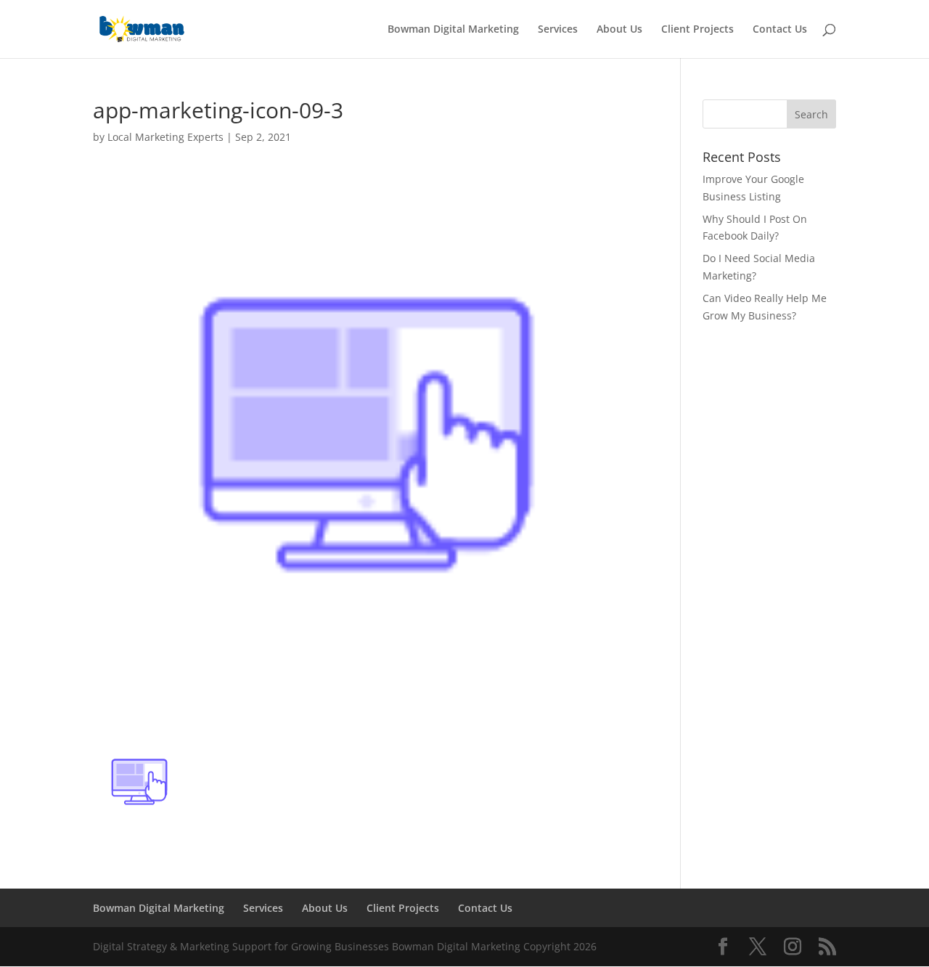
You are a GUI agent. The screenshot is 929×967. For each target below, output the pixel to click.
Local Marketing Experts (165, 137)
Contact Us (780, 30)
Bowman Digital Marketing (453, 30)
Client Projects (697, 30)
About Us (619, 30)
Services (558, 30)
